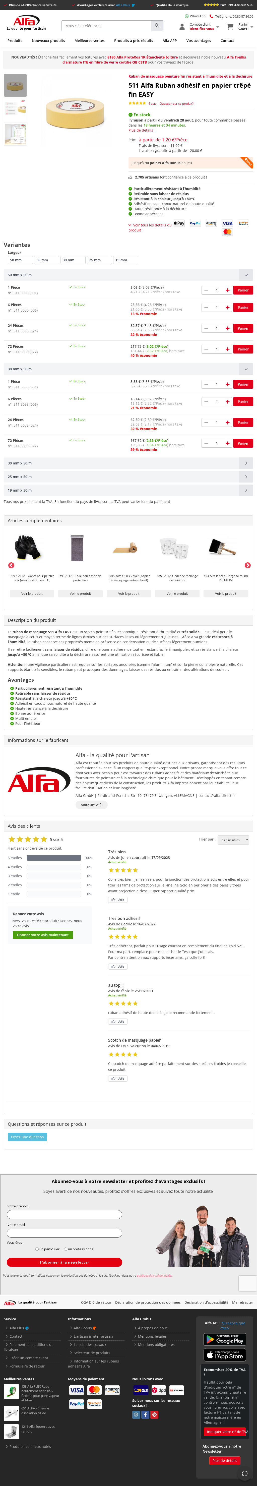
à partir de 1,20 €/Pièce (163, 140)
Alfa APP (170, 40)
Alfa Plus (123, 5)
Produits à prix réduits (133, 40)
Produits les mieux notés (30, 1446)
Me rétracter (242, 1302)
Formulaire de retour (27, 1366)
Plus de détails (140, 130)
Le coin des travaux (90, 1344)
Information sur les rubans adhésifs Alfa (93, 1364)
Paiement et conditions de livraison (28, 1347)
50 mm (16, 260)
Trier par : (207, 839)
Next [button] (246, 564)
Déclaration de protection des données (148, 1302)
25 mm (95, 260)
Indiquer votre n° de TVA (226, 1431)
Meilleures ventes (90, 40)
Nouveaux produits (48, 40)
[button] (128, 275)
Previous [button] (10, 564)
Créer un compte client (29, 1357)
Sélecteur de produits (92, 1352)
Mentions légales (152, 1336)
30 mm (68, 260)
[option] (32, 564)
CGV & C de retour (96, 1302)
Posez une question (27, 1137)
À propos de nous (153, 1328)
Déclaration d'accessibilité (206, 1302)
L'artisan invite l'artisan (93, 1336)
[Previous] (15, 140)
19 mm (121, 260)
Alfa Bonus (83, 1328)
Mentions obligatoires (156, 1344)
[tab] (128, 275)
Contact (227, 40)
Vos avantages (198, 40)
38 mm (42, 260)
